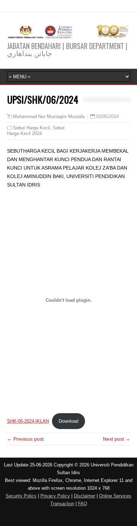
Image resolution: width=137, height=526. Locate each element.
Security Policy (21, 496)
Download (68, 421)
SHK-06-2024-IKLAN (28, 421)
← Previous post (25, 439)
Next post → (116, 439)
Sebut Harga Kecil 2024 (36, 130)
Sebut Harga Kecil (31, 127)
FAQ (82, 503)
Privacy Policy (55, 496)
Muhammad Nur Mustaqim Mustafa (49, 116)
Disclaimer (84, 496)
